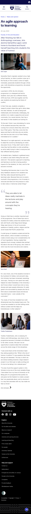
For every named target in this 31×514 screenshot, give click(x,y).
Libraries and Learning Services (10, 437)
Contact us (4, 465)
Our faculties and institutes (9, 426)
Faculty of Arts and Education (10, 35)
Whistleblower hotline (7, 486)
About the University (7, 423)
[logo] (15, 8)
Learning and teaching (7, 440)
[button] (29, 2)
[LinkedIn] (6, 414)
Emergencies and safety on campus (11, 472)
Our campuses (5, 433)
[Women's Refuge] (4, 494)
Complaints (5, 479)
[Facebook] (3, 414)
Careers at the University (8, 454)
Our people (5, 447)
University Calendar (7, 450)
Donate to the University (8, 476)
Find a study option (7, 443)
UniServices (5, 457)
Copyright (11, 498)
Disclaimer (3, 500)
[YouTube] (14, 414)
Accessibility (4, 498)
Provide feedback (6, 483)
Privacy (17, 498)
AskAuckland (5, 469)
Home (3, 17)
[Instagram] (10, 414)
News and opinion (12, 17)
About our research (7, 430)
